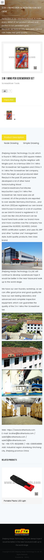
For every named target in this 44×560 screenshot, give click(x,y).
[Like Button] (5, 91)
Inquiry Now (8, 100)
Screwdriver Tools (10, 83)
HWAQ (27, 557)
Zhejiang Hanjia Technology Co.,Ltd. (27, 552)
